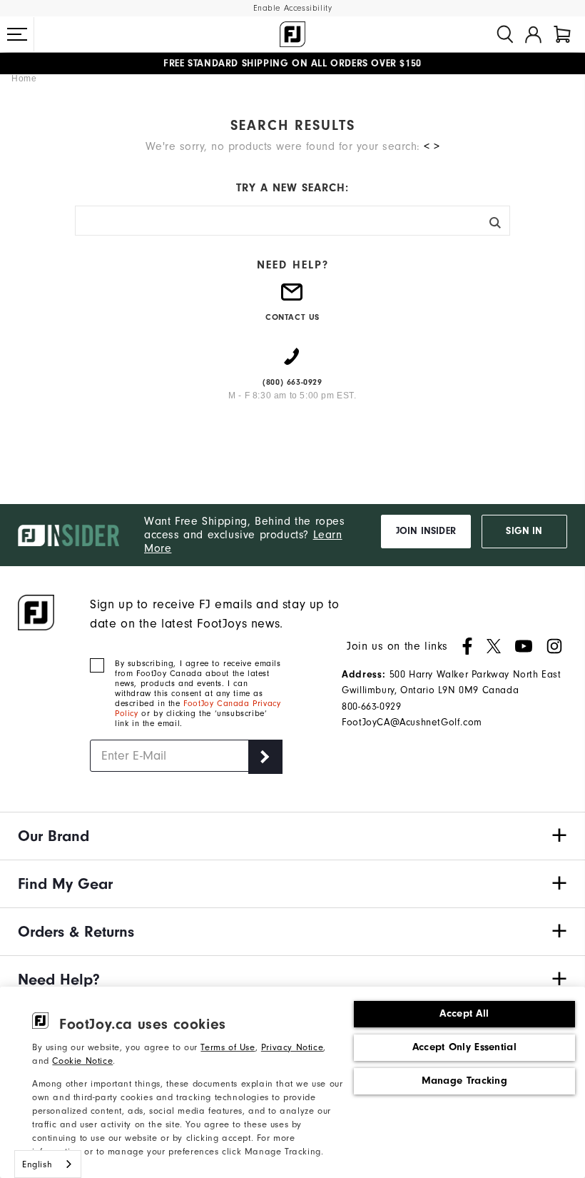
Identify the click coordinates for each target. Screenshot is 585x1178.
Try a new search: (292, 187)
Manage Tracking (465, 1080)
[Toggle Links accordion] (292, 836)
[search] (505, 34)
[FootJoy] (292, 34)
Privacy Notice (292, 1047)
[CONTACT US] (292, 298)
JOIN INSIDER (426, 531)
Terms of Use (227, 1047)
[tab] (562, 34)
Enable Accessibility (292, 8)
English (37, 1164)
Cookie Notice (82, 1060)
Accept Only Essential (464, 1047)
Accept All (464, 1013)
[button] (17, 34)
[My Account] (533, 34)
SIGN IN (524, 531)
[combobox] (47, 1164)
